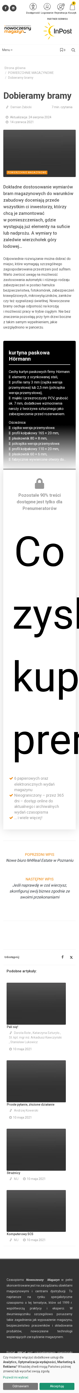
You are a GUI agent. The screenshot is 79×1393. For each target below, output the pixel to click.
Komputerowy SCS (20, 1234)
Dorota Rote (22, 1033)
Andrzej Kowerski (26, 1110)
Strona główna (14, 68)
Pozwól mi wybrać (15, 1377)
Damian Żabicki (21, 107)
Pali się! (12, 1027)
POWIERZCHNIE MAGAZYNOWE (31, 73)
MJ (16, 1179)
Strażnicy (13, 1173)
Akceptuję (57, 1386)
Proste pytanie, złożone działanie (30, 1104)
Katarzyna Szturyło (46, 1033)
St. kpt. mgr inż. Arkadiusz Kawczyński (35, 1037)
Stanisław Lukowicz (24, 1042)
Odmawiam (21, 1386)
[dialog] (39, 1373)
